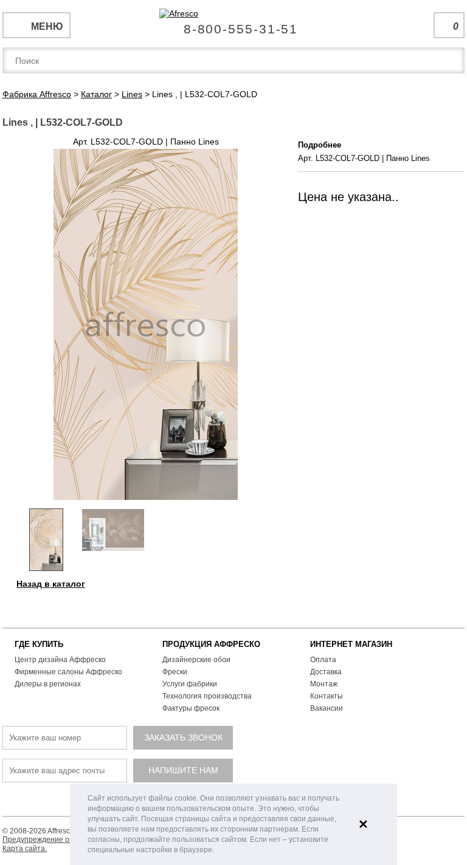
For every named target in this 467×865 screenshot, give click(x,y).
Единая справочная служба (234, 24)
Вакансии (326, 708)
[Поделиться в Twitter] (272, 582)
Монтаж (323, 684)
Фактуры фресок (191, 708)
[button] (217, 850)
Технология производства (207, 696)
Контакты (326, 696)
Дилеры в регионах (48, 684)
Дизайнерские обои (196, 659)
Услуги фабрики (189, 684)
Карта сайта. (24, 848)
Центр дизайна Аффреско (60, 659)
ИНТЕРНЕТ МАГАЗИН (351, 644)
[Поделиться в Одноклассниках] (284, 582)
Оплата (323, 659)
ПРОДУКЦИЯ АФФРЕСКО (211, 644)
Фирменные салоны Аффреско (68, 672)
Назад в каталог (50, 584)
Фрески (174, 672)
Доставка (326, 672)
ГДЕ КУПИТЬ (39, 644)
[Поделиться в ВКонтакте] (247, 582)
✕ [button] (363, 824)
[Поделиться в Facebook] (260, 582)
